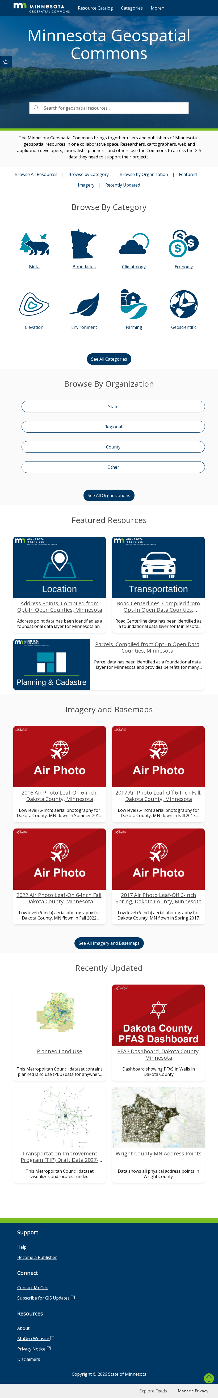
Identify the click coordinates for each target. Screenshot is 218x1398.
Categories (132, 8)
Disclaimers (28, 1359)
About (23, 1328)
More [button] (156, 8)
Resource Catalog (95, 8)
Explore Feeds (153, 1391)
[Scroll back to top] (209, 1378)
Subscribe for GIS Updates (44, 1298)
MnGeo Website (33, 1338)
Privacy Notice (32, 1349)
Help (22, 1247)
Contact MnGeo (32, 1288)
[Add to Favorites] (6, 61)
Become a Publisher (37, 1257)
